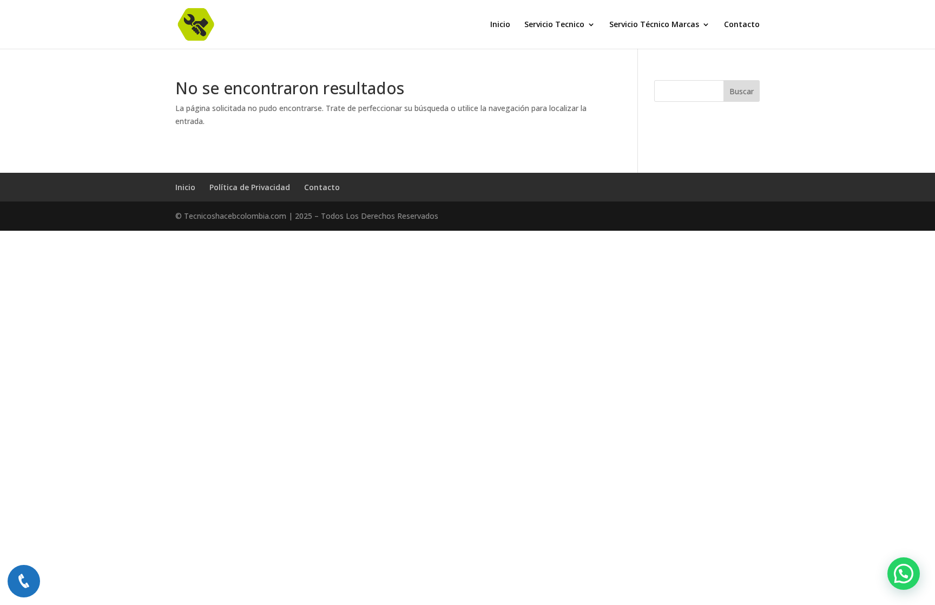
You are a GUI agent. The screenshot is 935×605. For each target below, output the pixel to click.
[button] (903, 573)
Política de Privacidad (249, 187)
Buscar (741, 91)
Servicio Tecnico (554, 25)
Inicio (500, 25)
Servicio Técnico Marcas (654, 25)
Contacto (742, 25)
